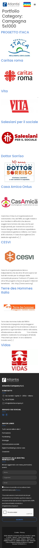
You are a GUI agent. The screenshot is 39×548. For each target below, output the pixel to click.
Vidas (6, 345)
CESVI (6, 242)
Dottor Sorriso (12, 156)
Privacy (18, 490)
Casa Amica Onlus (16, 186)
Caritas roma (12, 60)
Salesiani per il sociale (19, 122)
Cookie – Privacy (19, 532)
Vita (4, 91)
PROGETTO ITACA (15, 32)
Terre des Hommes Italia (17, 290)
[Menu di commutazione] (35, 4)
